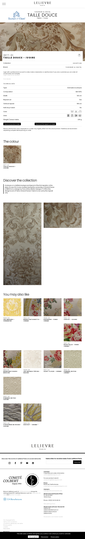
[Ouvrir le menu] (6, 4)
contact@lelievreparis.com (52, 475)
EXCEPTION (77, 63)
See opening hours (49, 504)
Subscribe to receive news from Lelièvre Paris (64, 458)
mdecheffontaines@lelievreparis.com (55, 486)
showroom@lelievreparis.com (53, 480)
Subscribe (77, 462)
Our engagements (9, 520)
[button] (12, 157)
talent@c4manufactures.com (53, 491)
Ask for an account (14, 75)
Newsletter (6, 528)
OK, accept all (33, 537)
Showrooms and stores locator (53, 517)
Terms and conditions (10, 522)
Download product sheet (12, 124)
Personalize (44, 537)
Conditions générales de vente (13, 523)
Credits (5, 527)
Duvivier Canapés (14, 495)
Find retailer (7, 79)
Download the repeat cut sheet (45, 124)
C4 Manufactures (24, 491)
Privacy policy (7, 525)
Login (5, 75)
